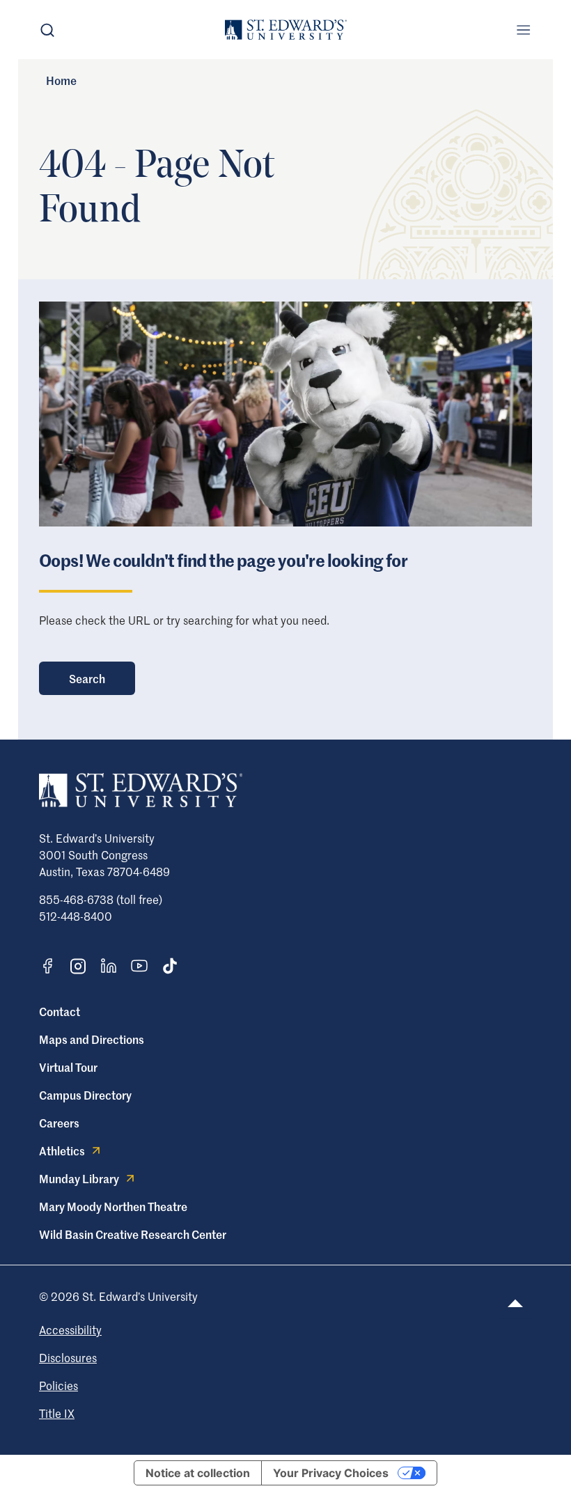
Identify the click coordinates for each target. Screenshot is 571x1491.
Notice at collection (198, 1473)
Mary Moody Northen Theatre (113, 1206)
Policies (58, 1385)
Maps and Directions (91, 1039)
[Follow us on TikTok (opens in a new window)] (170, 966)
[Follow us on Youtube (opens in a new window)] (139, 966)
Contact (59, 1011)
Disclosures (68, 1357)
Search (87, 678)
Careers (59, 1122)
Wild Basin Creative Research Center (132, 1234)
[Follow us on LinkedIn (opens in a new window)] (108, 966)
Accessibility (70, 1329)
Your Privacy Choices (331, 1473)
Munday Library (79, 1178)
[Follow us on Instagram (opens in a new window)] (78, 966)
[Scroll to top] (515, 1303)
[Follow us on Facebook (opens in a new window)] (47, 966)
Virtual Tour (68, 1067)
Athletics (62, 1150)
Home (61, 80)
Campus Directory (85, 1094)
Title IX (57, 1413)
